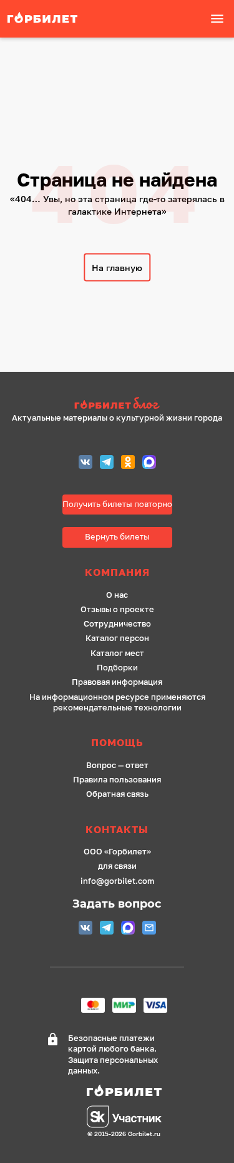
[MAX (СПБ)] (149, 463)
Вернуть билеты (117, 536)
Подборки (117, 667)
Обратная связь (117, 794)
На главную (117, 267)
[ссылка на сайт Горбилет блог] (117, 404)
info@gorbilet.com (117, 881)
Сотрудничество (117, 623)
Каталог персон (117, 638)
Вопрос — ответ (117, 765)
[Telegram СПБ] (107, 463)
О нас (117, 595)
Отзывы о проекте (117, 609)
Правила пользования (117, 779)
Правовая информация (117, 682)
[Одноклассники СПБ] (128, 463)
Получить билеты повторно (117, 504)
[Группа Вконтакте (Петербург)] (85, 463)
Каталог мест (117, 653)
